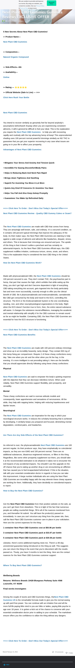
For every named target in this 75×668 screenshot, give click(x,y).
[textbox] (37, 336)
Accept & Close (51, 3)
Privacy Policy (40, 6)
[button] (53, 652)
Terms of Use (24, 8)
